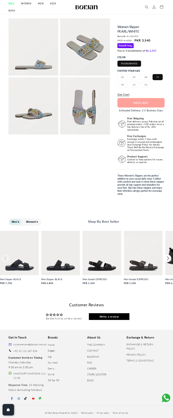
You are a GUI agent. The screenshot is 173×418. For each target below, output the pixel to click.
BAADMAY (93, 356)
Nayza (51, 344)
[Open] (8, 409)
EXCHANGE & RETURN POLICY (140, 346)
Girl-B (51, 374)
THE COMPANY (96, 344)
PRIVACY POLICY (136, 354)
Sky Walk (53, 362)
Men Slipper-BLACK (10, 279)
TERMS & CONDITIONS (140, 360)
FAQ (89, 362)
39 (159, 77)
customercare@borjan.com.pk (30, 344)
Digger (51, 350)
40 (124, 85)
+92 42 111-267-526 (25, 350)
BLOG (90, 380)
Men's (15, 221)
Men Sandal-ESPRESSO (95, 279)
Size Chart (123, 94)
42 (147, 85)
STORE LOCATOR (97, 374)
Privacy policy (103, 413)
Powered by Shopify (68, 413)
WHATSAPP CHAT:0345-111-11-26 (30, 375)
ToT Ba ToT (54, 380)
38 (147, 77)
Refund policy (87, 413)
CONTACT (93, 350)
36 (124, 77)
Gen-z (51, 368)
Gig (50, 356)
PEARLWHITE (131, 64)
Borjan (56, 413)
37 (136, 77)
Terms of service (120, 413)
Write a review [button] (109, 316)
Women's (32, 221)
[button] (12, 3)
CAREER (92, 368)
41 (136, 85)
